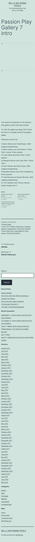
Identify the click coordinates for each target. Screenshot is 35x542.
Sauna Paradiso (6, 293)
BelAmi (13, 226)
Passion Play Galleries (24, 229)
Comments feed (6, 518)
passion (3, 233)
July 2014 (4, 351)
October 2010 (6, 468)
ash (2, 335)
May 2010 (4, 482)
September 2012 (7, 412)
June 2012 (4, 421)
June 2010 (4, 479)
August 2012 (5, 415)
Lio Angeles (5, 321)
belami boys (20, 226)
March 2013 (5, 396)
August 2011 (5, 449)
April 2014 (4, 359)
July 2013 (4, 385)
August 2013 (5, 382)
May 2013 (4, 390)
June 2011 (4, 454)
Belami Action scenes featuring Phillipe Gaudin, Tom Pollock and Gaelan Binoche (15, 329)
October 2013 (6, 376)
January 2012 (5, 435)
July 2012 (4, 418)
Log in (3, 512)
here (20, 130)
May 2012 (4, 424)
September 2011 (6, 446)
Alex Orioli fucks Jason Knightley (12, 301)
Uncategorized (6, 504)
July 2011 (4, 452)
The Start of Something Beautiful (12, 307)
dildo (3, 493)
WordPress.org (6, 521)
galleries (3, 229)
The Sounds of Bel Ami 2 (9, 304)
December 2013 (6, 371)
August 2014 (5, 348)
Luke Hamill (5, 502)
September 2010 (7, 471)
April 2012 (4, 426)
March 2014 (5, 362)
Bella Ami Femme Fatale (13, 531)
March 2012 (5, 429)
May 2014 (4, 357)
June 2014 (4, 354)
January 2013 (5, 401)
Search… (4, 271)
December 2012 (6, 404)
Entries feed (5, 515)
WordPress (19, 535)
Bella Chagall (7, 224)
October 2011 (5, 443)
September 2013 (7, 379)
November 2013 (6, 373)
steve (3, 326)
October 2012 (6, 410)
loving (26, 231)
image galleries (11, 229)
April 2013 (4, 393)
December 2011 (6, 438)
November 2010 (6, 465)
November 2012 (6, 407)
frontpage (27, 226)
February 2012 (6, 432)
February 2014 (6, 365)
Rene (8, 335)
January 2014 (6, 368)
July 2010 (4, 477)
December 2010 (6, 463)
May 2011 (4, 457)
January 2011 (5, 460)
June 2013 (4, 387)
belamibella (5, 315)
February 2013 (6, 398)
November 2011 (6, 440)
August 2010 (5, 474)
